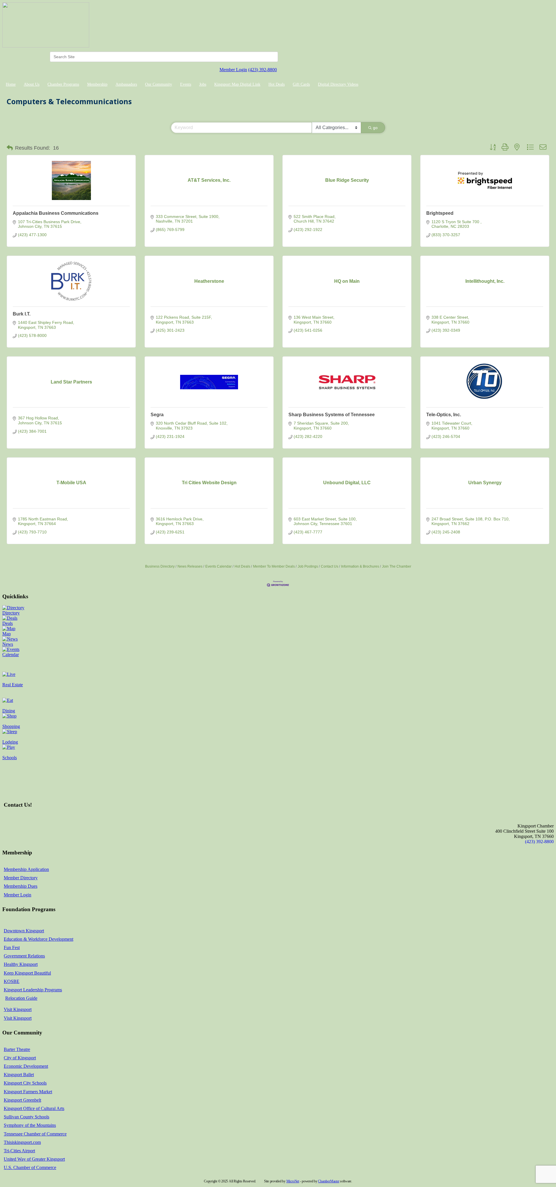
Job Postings (308, 566)
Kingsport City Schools (25, 1082)
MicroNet (292, 1181)
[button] (10, 148)
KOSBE (11, 981)
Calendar (10, 654)
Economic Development (26, 1066)
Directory (11, 612)
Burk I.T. (21, 313)
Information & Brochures (360, 566)
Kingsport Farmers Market (28, 1091)
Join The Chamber (396, 566)
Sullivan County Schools (26, 1116)
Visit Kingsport (18, 1009)
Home (11, 84)
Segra (157, 414)
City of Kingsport (20, 1057)
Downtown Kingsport (24, 930)
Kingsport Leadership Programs (33, 989)
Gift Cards (301, 84)
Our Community (158, 84)
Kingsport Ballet (19, 1074)
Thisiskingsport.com (22, 1142)
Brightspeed (439, 213)
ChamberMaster (328, 1181)
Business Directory (160, 566)
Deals (7, 623)
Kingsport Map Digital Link (237, 84)
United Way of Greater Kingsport (34, 1159)
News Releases (190, 566)
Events (185, 84)
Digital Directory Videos (338, 84)
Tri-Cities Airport (19, 1150)
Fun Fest (12, 947)
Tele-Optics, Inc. (443, 414)
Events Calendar (218, 566)
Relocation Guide (21, 998)
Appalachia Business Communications (55, 213)
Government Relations (24, 955)
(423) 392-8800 (262, 69)
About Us (31, 84)
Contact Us (329, 566)
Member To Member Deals (274, 566)
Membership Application (26, 869)
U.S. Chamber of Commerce (30, 1167)
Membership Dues (20, 886)
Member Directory (21, 877)
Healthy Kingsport (21, 964)
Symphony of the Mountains (30, 1125)
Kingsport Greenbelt (22, 1100)
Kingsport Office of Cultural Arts (34, 1108)
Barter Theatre (17, 1049)
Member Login (233, 69)
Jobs (202, 84)
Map (6, 633)
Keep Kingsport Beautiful (27, 972)
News (7, 644)
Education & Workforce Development (38, 939)
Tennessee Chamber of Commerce (35, 1133)
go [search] (375, 127)
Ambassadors (126, 84)
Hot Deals (276, 84)
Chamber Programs (63, 84)
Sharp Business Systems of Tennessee (331, 414)
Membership (97, 84)
